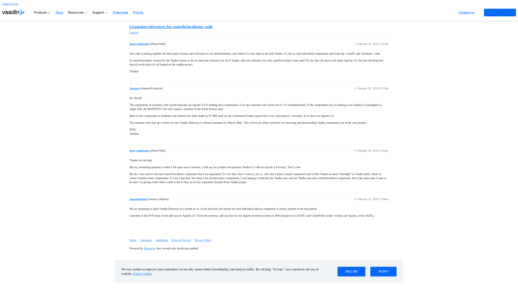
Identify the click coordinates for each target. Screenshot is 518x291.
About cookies (142, 273)
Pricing (138, 12)
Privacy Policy (203, 240)
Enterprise (120, 12)
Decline (351, 271)
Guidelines (162, 240)
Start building (500, 12)
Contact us (466, 12)
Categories (146, 240)
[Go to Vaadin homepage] (13, 12)
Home (133, 240)
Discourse (149, 248)
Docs (59, 12)
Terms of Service (181, 240)
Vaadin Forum (10, 3)
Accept (383, 271)
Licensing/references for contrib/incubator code (171, 26)
